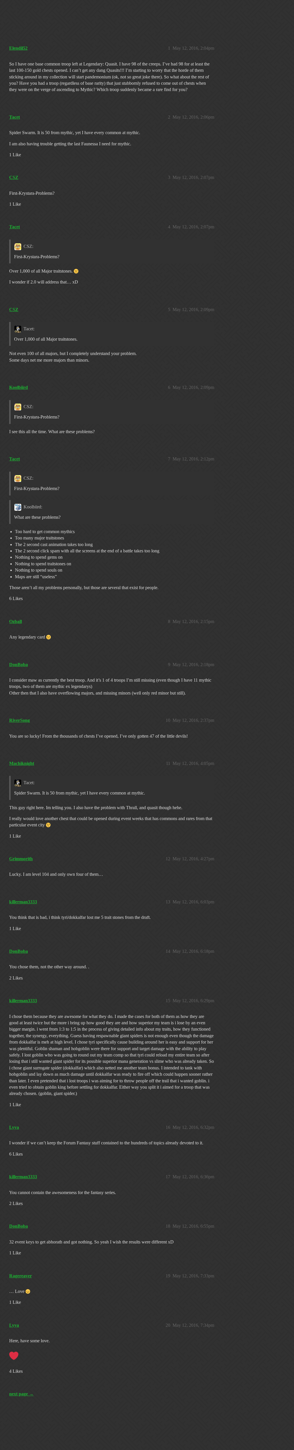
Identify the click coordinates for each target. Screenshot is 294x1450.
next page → (21, 1393)
